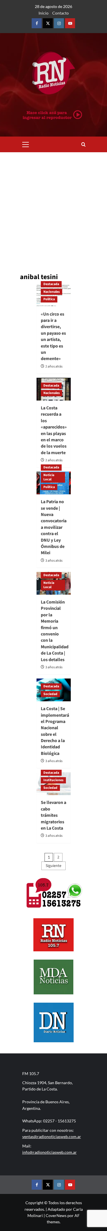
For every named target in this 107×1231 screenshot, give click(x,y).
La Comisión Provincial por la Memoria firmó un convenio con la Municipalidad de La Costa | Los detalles (54, 631)
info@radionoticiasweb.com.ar (49, 1152)
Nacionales (51, 291)
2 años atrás (53, 366)
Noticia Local (48, 477)
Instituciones (53, 780)
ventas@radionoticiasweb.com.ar (51, 1136)
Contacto (60, 13)
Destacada (51, 284)
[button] (25, 144)
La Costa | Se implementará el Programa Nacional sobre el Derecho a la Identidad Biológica (55, 731)
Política (49, 299)
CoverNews (56, 1215)
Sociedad (50, 694)
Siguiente (53, 866)
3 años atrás (53, 560)
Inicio (44, 13)
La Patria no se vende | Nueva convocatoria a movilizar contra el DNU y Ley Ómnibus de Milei (53, 527)
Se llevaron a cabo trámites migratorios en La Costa (53, 815)
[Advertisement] (53, 208)
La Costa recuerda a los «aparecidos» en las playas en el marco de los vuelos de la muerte (54, 430)
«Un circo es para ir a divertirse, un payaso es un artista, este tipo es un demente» (53, 336)
